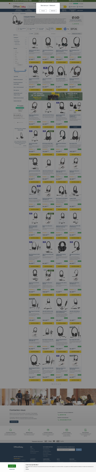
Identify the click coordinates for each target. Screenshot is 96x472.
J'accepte (12, 466)
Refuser (27, 469)
